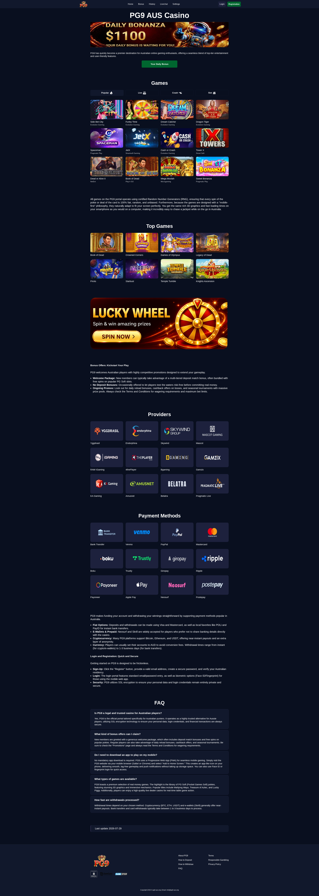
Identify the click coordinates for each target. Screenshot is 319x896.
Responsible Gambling (218, 860)
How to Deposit (185, 860)
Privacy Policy (214, 864)
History (152, 4)
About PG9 (183, 856)
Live (140, 93)
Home (130, 4)
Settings (176, 4)
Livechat (164, 4)
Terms (211, 856)
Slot (210, 93)
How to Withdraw (185, 864)
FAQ (180, 868)
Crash (175, 93)
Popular (105, 93)
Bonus (141, 4)
